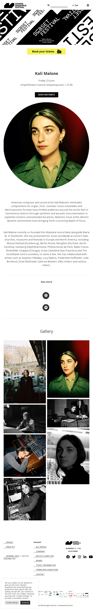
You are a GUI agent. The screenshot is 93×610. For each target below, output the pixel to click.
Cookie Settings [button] (12, 602)
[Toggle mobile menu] (88, 4)
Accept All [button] (25, 602)
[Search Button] (48, 5)
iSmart (70, 605)
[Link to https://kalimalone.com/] (46, 295)
